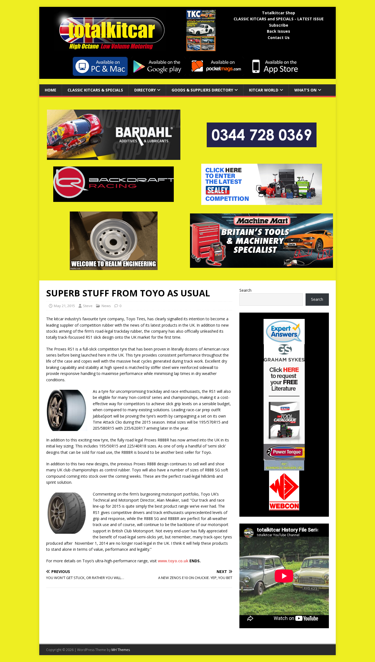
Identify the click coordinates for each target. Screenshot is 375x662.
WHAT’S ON (305, 90)
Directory (145, 90)
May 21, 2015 (64, 305)
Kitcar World (263, 90)
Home (50, 90)
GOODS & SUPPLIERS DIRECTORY (202, 90)
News (106, 305)
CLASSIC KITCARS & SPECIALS (95, 90)
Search (245, 290)
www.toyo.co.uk (173, 560)
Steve (88, 305)
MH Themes (120, 649)
